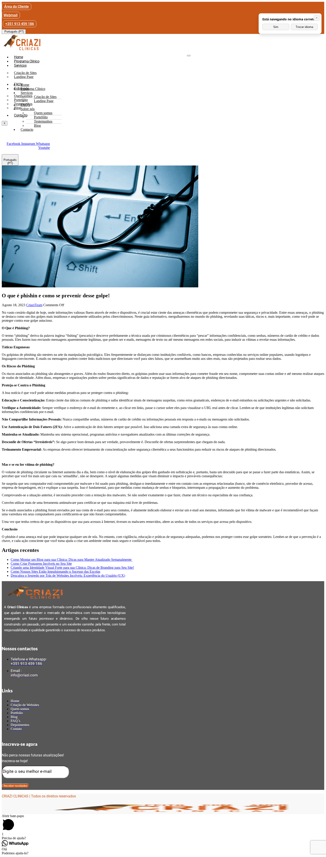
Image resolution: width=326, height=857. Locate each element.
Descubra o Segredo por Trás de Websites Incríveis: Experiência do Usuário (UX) (68, 575)
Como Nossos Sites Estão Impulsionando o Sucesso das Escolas (55, 571)
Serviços (20, 65)
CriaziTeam (34, 305)
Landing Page (23, 77)
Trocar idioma (304, 27)
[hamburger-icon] (188, 55)
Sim (275, 27)
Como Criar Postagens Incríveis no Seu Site (41, 563)
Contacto (20, 115)
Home (18, 57)
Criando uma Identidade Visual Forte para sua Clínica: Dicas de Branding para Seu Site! (72, 567)
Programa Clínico (26, 61)
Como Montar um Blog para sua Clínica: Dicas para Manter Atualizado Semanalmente (71, 559)
